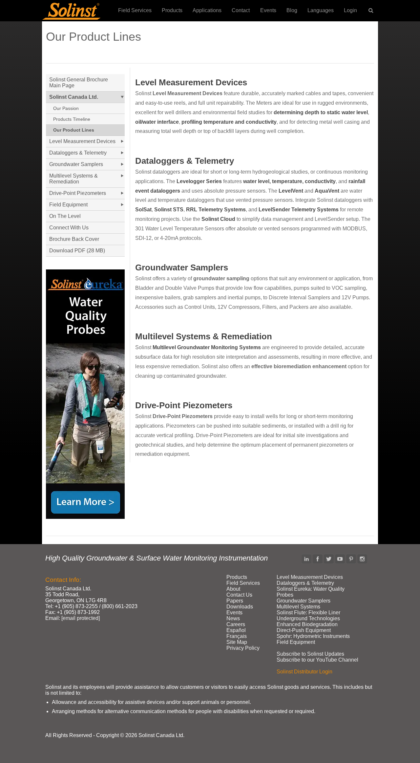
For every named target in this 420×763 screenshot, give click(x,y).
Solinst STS (168, 209)
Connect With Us (69, 227)
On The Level (65, 216)
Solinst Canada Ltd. (73, 97)
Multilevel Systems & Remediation (203, 336)
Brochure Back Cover (74, 239)
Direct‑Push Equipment (304, 630)
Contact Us (239, 595)
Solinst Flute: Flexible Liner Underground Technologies (308, 615)
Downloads (239, 606)
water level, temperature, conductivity (289, 181)
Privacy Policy (243, 648)
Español (236, 630)
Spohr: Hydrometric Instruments (313, 636)
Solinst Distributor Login (304, 671)
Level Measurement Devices (191, 82)
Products (172, 10)
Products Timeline (71, 119)
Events (268, 10)
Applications (207, 10)
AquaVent (327, 191)
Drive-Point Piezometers (183, 405)
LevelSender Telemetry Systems (299, 209)
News (233, 618)
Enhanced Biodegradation (307, 624)
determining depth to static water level (321, 112)
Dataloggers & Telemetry (184, 161)
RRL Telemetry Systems (216, 209)
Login (350, 10)
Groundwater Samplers (181, 267)
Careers (235, 624)
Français (236, 636)
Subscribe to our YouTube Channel (317, 660)
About (233, 589)
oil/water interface (157, 122)
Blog (291, 10)
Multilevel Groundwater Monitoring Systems (207, 347)
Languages (320, 10)
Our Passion (66, 108)
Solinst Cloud (218, 219)
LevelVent (291, 191)
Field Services (135, 10)
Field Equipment (68, 204)
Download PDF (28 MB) (77, 250)
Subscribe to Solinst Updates (310, 654)
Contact (241, 10)
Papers (234, 601)
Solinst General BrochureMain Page (78, 82)
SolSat (143, 209)
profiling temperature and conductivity (229, 122)
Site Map (236, 642)
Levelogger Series (199, 181)
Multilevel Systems (298, 606)
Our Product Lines (73, 130)
